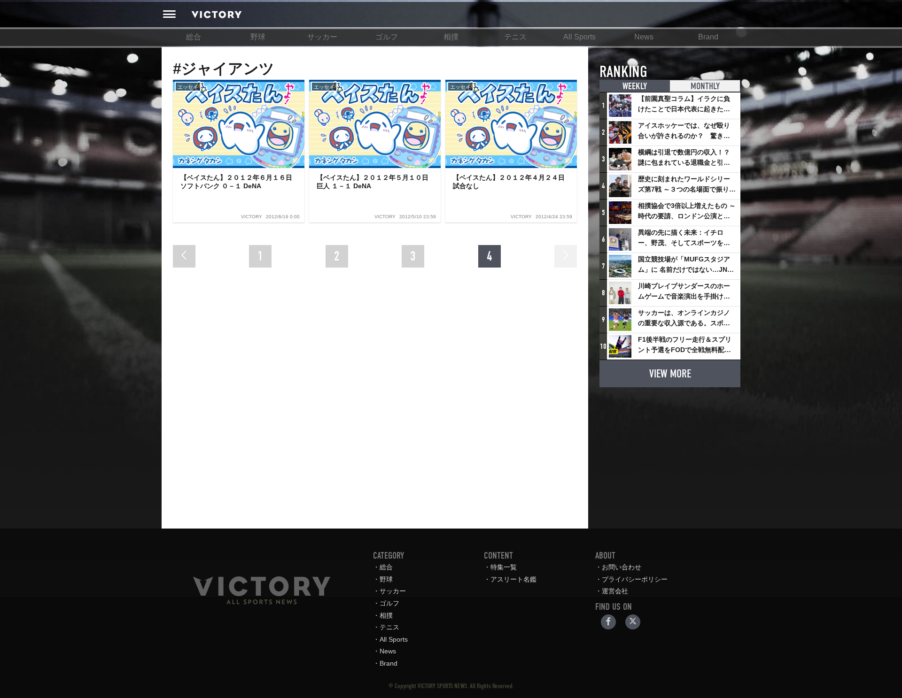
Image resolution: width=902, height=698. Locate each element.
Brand (708, 37)
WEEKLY (634, 86)
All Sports (579, 37)
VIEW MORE (670, 373)
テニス (515, 37)
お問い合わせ (621, 567)
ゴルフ (386, 37)
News (643, 37)
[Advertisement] (669, 453)
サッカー (322, 37)
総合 (193, 37)
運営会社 (615, 591)
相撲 (451, 37)
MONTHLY (705, 86)
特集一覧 (503, 567)
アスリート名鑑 (513, 579)
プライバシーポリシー (635, 579)
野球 (257, 37)
